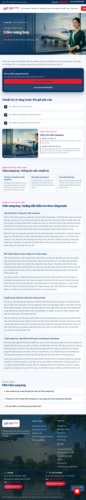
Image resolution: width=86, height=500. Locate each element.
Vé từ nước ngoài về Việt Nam (42, 437)
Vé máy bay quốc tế (39, 430)
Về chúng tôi (61, 463)
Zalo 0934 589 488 (77, 1)
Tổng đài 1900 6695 (64, 449)
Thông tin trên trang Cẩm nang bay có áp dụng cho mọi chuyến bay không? (39, 399)
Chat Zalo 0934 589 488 (43, 87)
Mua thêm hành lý (63, 429)
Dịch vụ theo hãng (53, 8)
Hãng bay (42, 8)
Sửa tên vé (61, 433)
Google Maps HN (13, 487)
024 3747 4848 (13, 482)
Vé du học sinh (37, 433)
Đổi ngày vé (61, 426)
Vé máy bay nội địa (39, 426)
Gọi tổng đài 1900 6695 (43, 81)
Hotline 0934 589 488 (65, 453)
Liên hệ (59, 460)
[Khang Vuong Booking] (11, 8)
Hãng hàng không (38, 440)
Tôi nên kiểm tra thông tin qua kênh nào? (24, 406)
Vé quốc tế (34, 8)
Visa (68, 8)
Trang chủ (7, 22)
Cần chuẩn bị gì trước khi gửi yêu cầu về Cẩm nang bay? (30, 391)
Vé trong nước (25, 8)
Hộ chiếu (63, 8)
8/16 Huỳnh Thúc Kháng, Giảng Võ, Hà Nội (17, 479)
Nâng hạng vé (62, 436)
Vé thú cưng (61, 440)
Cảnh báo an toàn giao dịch (67, 467)
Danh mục (75, 9)
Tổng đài (59, 2)
